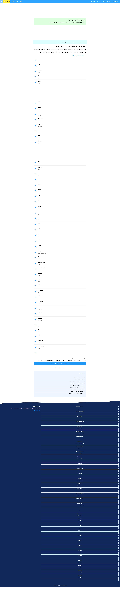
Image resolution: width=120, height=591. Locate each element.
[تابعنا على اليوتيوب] (36, 410)
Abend (39, 81)
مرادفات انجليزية (79, 426)
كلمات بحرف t (79, 565)
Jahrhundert (40, 290)
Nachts (39, 129)
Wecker (39, 323)
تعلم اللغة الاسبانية (79, 458)
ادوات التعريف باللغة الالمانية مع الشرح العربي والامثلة (76, 393)
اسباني (91, 1)
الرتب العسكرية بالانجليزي (79, 498)
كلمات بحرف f (79, 530)
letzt (39, 279)
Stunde (39, 200)
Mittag (39, 107)
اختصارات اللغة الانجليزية (79, 436)
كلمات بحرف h (80, 535)
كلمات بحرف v (80, 570)
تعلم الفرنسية (80, 473)
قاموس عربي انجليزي (80, 448)
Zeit (39, 64)
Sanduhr (39, 307)
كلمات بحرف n (80, 550)
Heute (39, 161)
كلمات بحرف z (80, 580)
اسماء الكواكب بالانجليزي (79, 515)
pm (79, 508)
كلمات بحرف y (80, 577)
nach (39, 223)
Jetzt (39, 172)
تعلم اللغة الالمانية (79, 456)
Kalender (40, 70)
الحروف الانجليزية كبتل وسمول (79, 505)
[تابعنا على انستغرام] (37, 410)
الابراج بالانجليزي (79, 513)
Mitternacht (40, 124)
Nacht (39, 101)
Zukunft (39, 351)
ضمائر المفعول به (79, 503)
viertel (39, 234)
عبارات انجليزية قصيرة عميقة (79, 493)
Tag (39, 195)
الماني (94, 1)
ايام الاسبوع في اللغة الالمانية (79, 379)
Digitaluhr (40, 318)
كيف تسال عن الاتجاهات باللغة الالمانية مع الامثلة (76, 385)
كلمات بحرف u (80, 567)
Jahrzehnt (40, 284)
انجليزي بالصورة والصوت (79, 468)
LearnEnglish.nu (7, 1)
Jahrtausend (40, 301)
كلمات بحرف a (80, 518)
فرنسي (100, 1)
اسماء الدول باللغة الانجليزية (79, 451)
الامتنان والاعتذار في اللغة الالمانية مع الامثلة (77, 391)
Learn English (80, 463)
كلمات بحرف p (80, 555)
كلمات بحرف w (80, 572)
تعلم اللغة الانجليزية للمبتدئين (80, 421)
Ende (39, 335)
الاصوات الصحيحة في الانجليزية (80, 443)
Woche (39, 189)
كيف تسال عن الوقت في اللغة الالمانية (78, 375)
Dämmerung (40, 273)
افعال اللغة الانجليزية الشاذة (79, 433)
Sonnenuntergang (41, 262)
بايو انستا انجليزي (79, 483)
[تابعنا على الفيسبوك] (39, 410)
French (21, 1)
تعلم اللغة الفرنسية (79, 453)
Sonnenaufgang (41, 256)
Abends (39, 135)
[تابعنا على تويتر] (34, 410)
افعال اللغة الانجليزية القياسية (80, 431)
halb (39, 239)
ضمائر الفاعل (80, 500)
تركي (97, 1)
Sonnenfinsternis (41, 267)
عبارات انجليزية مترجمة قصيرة (80, 411)
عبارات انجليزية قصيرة (80, 495)
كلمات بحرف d (80, 525)
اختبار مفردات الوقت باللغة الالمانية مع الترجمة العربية (60, 363)
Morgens (40, 141)
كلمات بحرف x (80, 575)
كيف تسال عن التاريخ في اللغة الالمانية (78, 377)
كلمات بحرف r (79, 560)
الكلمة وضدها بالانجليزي (79, 428)
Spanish (17, 1)
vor (38, 217)
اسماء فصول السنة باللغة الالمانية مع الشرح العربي (76, 383)
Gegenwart (40, 340)
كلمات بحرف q (80, 557)
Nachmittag (40, 118)
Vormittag (40, 113)
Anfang (39, 329)
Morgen (39, 75)
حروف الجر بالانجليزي (79, 488)
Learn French (80, 478)
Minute (39, 206)
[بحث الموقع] (1, 1)
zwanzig (39, 245)
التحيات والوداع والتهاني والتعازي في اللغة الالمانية (76, 387)
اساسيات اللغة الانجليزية (79, 406)
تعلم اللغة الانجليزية (115, 1)
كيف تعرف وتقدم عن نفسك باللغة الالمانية (77, 389)
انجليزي (104, 1)
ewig (39, 295)
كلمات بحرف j (79, 540)
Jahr (39, 178)
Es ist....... (40, 251)
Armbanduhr (40, 312)
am (79, 510)
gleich (39, 228)
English (13, 1)
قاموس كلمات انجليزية (79, 446)
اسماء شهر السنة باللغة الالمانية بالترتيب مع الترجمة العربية (75, 381)
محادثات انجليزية (79, 416)
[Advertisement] (60, 10)
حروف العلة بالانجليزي (80, 441)
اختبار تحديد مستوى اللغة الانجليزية (79, 438)
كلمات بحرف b (80, 520)
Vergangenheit (41, 346)
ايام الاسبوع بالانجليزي (80, 490)
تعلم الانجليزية (109, 1)
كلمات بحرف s (80, 562)
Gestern (39, 167)
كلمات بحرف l (79, 545)
